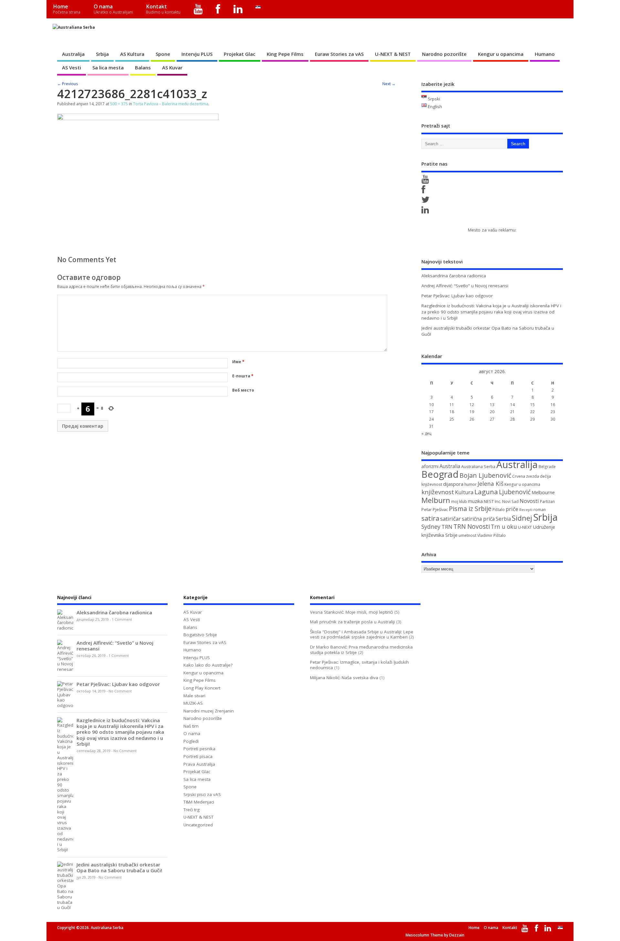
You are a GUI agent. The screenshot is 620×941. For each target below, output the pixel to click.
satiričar (450, 518)
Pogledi (191, 741)
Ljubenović (515, 492)
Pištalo (498, 509)
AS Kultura (132, 54)
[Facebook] (218, 9)
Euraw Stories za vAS (339, 54)
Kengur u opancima (500, 54)
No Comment (120, 691)
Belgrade (547, 466)
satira (430, 518)
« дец (426, 433)
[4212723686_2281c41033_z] (138, 118)
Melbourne (543, 492)
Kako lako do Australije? (207, 665)
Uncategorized (198, 825)
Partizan (547, 501)
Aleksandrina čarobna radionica (453, 276)
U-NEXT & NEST (393, 54)
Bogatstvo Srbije (200, 635)
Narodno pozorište (444, 54)
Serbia (503, 518)
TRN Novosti (471, 526)
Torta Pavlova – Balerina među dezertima (170, 104)
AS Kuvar (172, 67)
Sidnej (522, 518)
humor (470, 484)
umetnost (467, 535)
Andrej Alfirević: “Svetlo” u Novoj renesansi (464, 286)
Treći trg (191, 810)
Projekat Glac (239, 54)
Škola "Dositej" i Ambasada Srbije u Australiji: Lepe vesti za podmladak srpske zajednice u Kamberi (361, 634)
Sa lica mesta (108, 67)
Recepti (525, 509)
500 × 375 (119, 104)
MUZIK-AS (193, 703)
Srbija (102, 54)
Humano (545, 54)
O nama (113, 9)
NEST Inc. (492, 501)
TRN (446, 526)
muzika (475, 501)
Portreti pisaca (197, 756)
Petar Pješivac (434, 509)
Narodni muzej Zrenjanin (208, 711)
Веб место (243, 390)
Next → (389, 84)
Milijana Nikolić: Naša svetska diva (344, 677)
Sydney (430, 526)
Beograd (440, 474)
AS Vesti (71, 67)
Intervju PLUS (196, 54)
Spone (163, 54)
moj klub (459, 501)
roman (539, 509)
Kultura (464, 492)
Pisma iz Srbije (470, 508)
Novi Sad (510, 501)
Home (66, 9)
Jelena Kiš (490, 483)
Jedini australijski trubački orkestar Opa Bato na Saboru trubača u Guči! (119, 867)
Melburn (435, 500)
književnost (437, 492)
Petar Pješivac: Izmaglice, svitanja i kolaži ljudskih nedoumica (359, 664)
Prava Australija (199, 764)
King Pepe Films (285, 54)
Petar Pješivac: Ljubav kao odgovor (457, 296)
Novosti (529, 501)
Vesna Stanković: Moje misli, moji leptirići (351, 612)
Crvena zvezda (525, 476)
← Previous (67, 84)
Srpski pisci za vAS (202, 794)
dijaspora (453, 484)
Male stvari (194, 696)
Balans (143, 67)
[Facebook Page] (424, 191)
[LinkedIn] (238, 9)
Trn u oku (504, 526)
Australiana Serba (478, 466)
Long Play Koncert (201, 688)
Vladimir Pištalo (491, 535)
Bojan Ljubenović (485, 475)
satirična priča (478, 518)
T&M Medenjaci (198, 802)
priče (512, 509)
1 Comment (122, 619)
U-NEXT (525, 527)
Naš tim (191, 726)
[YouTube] (198, 9)
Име (238, 361)
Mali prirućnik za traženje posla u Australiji (352, 622)
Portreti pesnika (199, 749)
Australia (449, 466)
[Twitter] (426, 201)
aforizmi (430, 466)
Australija (73, 54)
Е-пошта (242, 376)
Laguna (486, 491)
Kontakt (163, 9)
